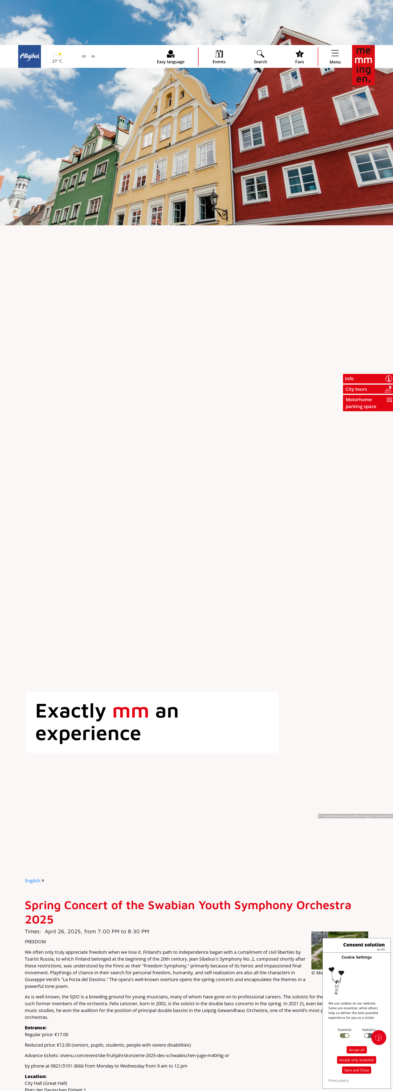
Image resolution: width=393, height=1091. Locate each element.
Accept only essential (356, 1060)
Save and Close (356, 1070)
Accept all (357, 1050)
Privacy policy (338, 1080)
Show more (58, 104)
